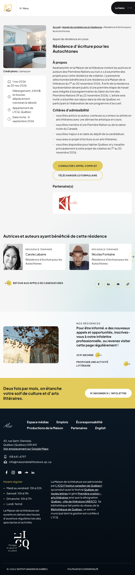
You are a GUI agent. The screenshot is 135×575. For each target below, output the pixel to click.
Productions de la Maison (45, 428)
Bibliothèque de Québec (66, 509)
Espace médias (38, 422)
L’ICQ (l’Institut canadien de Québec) (78, 485)
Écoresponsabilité (89, 422)
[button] (99, 284)
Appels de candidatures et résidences (82, 27)
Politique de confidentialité (83, 569)
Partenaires (79, 428)
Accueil (56, 27)
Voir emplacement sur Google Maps (25, 448)
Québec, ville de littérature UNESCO (74, 501)
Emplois (62, 422)
